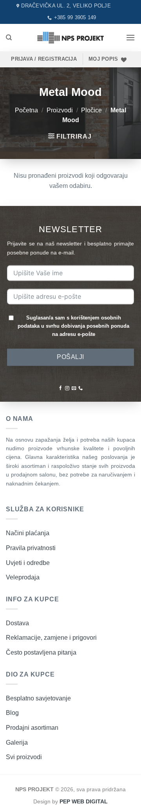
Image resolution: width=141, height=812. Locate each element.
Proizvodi (60, 110)
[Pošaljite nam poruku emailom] (74, 388)
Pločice (91, 110)
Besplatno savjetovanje (38, 698)
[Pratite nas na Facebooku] (60, 388)
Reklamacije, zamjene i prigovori (51, 637)
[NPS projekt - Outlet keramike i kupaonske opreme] (70, 37)
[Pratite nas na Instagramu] (67, 388)
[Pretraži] (9, 37)
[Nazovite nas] (80, 388)
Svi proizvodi (24, 757)
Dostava (17, 623)
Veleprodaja (23, 577)
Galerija (17, 742)
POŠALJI (70, 357)
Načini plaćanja (27, 533)
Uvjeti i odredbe (28, 562)
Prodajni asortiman (32, 727)
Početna (26, 110)
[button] (130, 37)
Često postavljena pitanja (41, 652)
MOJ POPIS (103, 59)
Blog (12, 712)
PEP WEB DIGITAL (84, 801)
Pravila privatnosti (31, 548)
